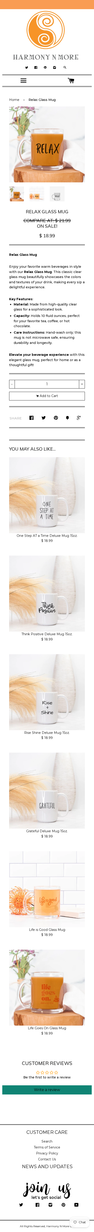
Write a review (47, 1090)
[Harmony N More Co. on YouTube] (76, 1205)
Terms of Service (47, 1147)
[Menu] (23, 80)
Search (47, 1141)
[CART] (71, 80)
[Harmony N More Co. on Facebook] (37, 1205)
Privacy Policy (47, 1153)
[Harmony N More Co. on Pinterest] (63, 1205)
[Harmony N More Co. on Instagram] (50, 1205)
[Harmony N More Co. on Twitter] (21, 1205)
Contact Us (47, 1159)
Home (14, 100)
